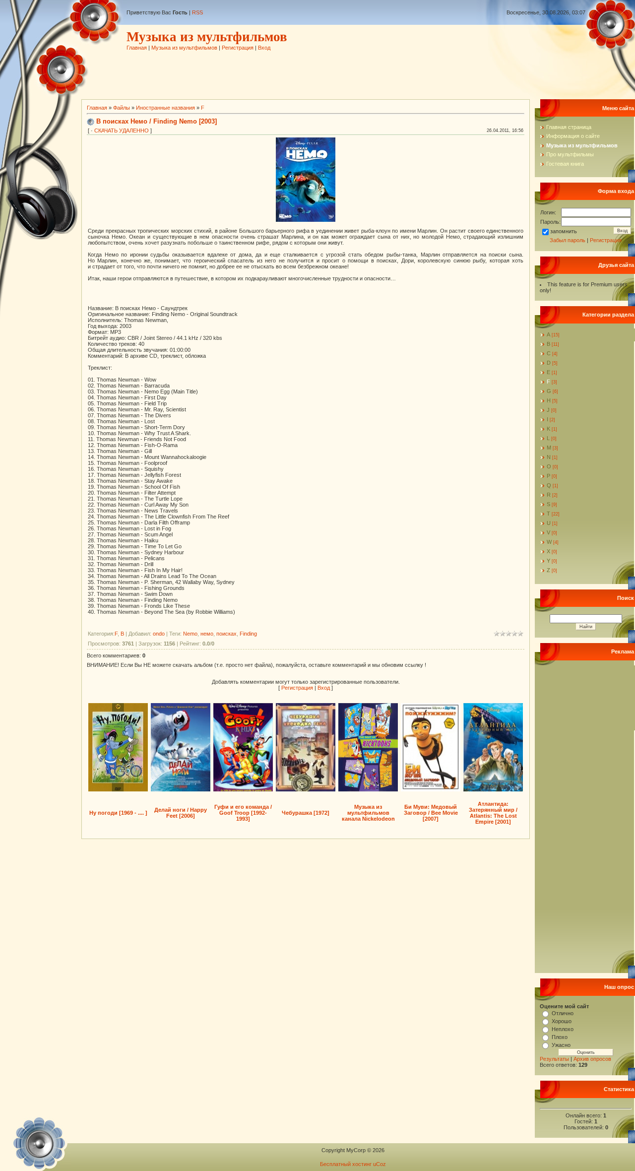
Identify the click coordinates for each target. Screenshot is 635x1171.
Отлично (562, 1013)
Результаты (554, 1059)
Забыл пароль (567, 240)
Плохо (560, 1037)
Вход (264, 48)
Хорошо (562, 1021)
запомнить (563, 231)
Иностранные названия (165, 108)
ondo (159, 634)
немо (206, 634)
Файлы (121, 108)
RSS (197, 12)
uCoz (379, 1164)
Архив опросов (592, 1059)
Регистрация (238, 48)
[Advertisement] (307, 73)
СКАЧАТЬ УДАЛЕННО (121, 130)
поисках (226, 634)
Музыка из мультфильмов (184, 48)
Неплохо (562, 1029)
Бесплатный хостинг (346, 1164)
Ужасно (561, 1045)
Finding (248, 634)
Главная (137, 48)
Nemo (190, 634)
